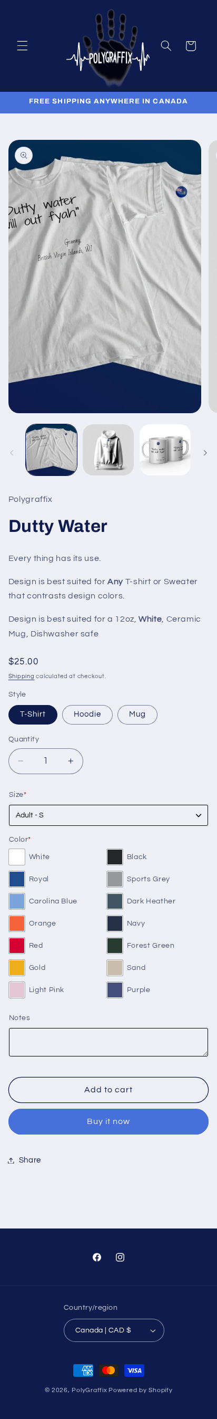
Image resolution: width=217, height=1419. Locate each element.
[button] (22, 46)
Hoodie (87, 714)
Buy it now (109, 1121)
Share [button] (30, 1160)
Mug (137, 714)
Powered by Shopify (140, 1390)
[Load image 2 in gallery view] (108, 449)
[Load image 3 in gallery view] (165, 449)
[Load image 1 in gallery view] (51, 449)
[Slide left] (11, 452)
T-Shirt (33, 714)
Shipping (21, 676)
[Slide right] (205, 452)
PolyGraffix (89, 1390)
